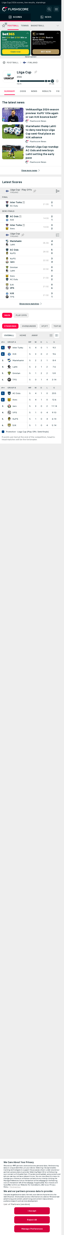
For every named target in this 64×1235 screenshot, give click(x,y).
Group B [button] (11, 388)
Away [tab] (35, 335)
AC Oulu (16, 393)
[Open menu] (56, 9)
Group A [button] (11, 342)
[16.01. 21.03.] (37, 81)
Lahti (14, 366)
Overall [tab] (9, 335)
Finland (33, 62)
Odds (23, 91)
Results (46, 91)
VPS (14, 412)
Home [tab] (23, 335)
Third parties (15, 1187)
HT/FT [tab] (44, 326)
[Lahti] (9, 367)
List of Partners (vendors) (17, 1204)
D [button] (41, 342)
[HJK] (9, 354)
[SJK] (9, 425)
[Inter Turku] (9, 347)
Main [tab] (7, 315)
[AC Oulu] (9, 393)
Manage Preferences (32, 1229)
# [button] (2, 342)
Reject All (32, 1219)
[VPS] (9, 412)
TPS (14, 379)
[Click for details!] (30, 204)
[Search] (49, 9)
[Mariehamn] (9, 360)
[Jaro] (9, 406)
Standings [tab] (10, 326)
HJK (14, 354)
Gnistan (16, 373)
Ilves (14, 399)
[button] (57, 81)
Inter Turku (17, 347)
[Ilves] (9, 399)
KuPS (15, 418)
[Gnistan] (9, 373)
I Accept (32, 1211)
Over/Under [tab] (29, 326)
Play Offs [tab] (21, 315)
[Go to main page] (17, 9)
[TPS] (9, 379)
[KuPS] (9, 419)
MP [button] (29, 342)
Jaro (14, 406)
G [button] (54, 342)
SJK (14, 425)
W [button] (36, 342)
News (34, 91)
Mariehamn (18, 360)
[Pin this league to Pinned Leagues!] (35, 72)
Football (12, 62)
